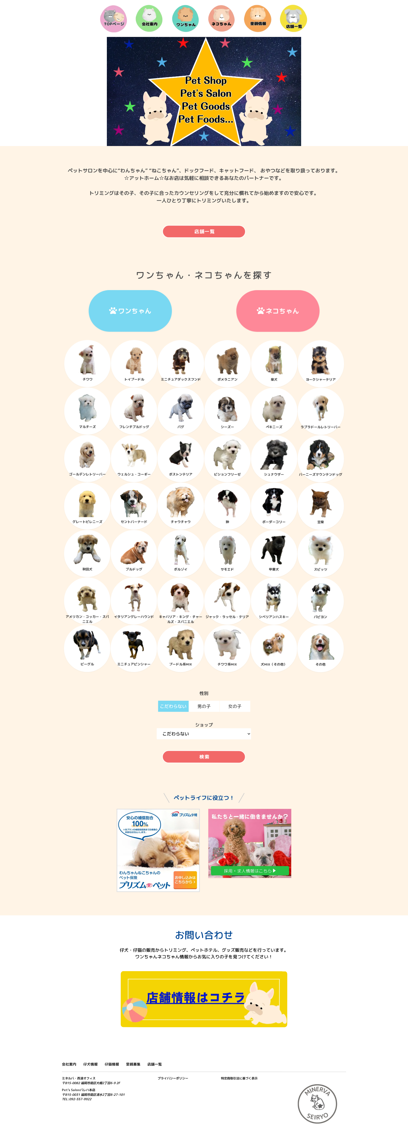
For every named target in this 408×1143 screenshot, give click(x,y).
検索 (204, 756)
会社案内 (69, 1064)
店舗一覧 (204, 231)
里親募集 (133, 1064)
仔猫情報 (112, 1064)
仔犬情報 (90, 1064)
